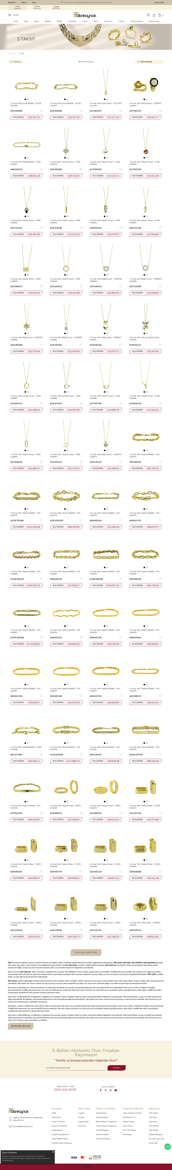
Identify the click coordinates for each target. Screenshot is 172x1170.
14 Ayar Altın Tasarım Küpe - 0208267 (145, 864)
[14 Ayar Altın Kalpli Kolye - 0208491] (106, 319)
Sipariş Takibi (159, 2)
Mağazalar (12, 2)
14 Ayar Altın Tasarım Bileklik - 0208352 (66, 688)
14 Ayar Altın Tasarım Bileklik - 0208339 (145, 747)
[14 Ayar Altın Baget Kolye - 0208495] (145, 260)
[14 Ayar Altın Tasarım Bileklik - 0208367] (145, 494)
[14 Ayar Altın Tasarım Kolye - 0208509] (106, 143)
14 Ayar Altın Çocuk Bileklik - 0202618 (26, 103)
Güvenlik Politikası (103, 1139)
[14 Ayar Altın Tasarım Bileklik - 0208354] (145, 611)
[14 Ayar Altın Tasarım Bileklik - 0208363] (66, 553)
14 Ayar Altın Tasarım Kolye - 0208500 (26, 279)
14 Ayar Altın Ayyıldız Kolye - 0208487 (26, 396)
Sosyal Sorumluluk (59, 1126)
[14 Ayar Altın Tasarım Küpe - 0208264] (106, 904)
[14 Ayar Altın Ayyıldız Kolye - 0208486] (66, 377)
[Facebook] (101, 1090)
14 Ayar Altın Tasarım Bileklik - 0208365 (26, 571)
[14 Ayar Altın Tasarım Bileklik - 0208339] (145, 728)
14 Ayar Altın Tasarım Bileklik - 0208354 (145, 630)
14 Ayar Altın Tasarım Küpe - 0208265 (66, 922)
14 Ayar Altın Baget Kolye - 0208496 (106, 279)
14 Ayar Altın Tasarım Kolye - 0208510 (66, 162)
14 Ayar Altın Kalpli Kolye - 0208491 (105, 337)
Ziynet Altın (153, 1143)
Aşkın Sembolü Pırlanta (132, 1113)
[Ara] (10, 15)
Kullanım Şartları (102, 1134)
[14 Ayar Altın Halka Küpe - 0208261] (145, 904)
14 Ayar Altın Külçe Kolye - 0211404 (105, 103)
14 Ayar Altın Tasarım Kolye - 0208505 (26, 220)
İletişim (24, 2)
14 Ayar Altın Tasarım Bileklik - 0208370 (106, 513)
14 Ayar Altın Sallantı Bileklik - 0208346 (26, 747)
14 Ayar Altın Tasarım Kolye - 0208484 (145, 396)
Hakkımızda (56, 1117)
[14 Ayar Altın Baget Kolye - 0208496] (106, 260)
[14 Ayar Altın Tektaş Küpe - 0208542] (145, 85)
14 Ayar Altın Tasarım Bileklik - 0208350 (145, 688)
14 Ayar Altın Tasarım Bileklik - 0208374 (66, 513)
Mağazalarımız (57, 1130)
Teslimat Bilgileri (102, 1130)
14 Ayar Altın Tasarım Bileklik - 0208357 (26, 630)
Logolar (81, 1113)
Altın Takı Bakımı (129, 1130)
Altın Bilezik (153, 1130)
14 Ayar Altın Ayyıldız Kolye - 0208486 (66, 396)
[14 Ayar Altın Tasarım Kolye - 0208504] (66, 202)
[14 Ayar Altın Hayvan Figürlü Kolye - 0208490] (145, 319)
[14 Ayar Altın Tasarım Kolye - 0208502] (145, 202)
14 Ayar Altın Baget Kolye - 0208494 (26, 337)
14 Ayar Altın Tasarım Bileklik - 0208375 (26, 513)
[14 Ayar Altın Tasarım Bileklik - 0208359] (145, 553)
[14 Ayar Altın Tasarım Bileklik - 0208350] (145, 670)
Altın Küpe (153, 1117)
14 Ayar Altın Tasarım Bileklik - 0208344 (66, 747)
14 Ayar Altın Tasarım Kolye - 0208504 (66, 220)
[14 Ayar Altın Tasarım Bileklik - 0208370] (106, 494)
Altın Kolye (153, 1121)
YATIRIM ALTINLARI (37, 7)
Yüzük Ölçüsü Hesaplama (106, 1126)
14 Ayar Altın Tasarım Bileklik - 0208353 (26, 688)
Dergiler (81, 1117)
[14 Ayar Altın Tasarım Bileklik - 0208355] (106, 611)
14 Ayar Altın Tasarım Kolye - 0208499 (66, 279)
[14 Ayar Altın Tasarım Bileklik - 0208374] (66, 494)
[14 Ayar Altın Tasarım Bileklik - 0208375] (26, 494)
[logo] (19, 1110)
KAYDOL (116, 1068)
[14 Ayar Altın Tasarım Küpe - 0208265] (66, 904)
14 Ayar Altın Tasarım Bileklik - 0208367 (145, 513)
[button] (25, 99)
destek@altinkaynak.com (23, 1126)
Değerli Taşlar (128, 1121)
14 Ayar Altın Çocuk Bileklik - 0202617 (66, 103)
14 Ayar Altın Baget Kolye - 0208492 (66, 337)
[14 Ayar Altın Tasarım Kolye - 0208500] (26, 260)
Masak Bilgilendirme (60, 1139)
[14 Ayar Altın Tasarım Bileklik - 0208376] (145, 436)
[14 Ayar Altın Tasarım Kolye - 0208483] (26, 436)
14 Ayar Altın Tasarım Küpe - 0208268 (106, 864)
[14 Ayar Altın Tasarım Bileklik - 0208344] (66, 728)
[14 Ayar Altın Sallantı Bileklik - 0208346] (26, 728)
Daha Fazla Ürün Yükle (86, 952)
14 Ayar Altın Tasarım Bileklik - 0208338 (26, 805)
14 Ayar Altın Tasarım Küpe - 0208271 (145, 805)
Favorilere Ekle (41, 110)
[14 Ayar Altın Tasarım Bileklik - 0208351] (106, 670)
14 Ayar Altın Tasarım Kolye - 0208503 (106, 220)
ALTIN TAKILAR (17, 7)
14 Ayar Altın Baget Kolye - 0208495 (145, 279)
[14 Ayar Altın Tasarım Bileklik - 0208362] (106, 553)
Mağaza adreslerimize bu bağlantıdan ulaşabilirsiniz (28, 1118)
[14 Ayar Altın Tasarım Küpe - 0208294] (106, 787)
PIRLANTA (56, 8)
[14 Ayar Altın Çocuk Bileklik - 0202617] (66, 85)
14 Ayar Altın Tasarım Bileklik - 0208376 (145, 454)
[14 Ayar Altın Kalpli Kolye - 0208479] (106, 436)
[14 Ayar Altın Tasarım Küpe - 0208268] (106, 846)
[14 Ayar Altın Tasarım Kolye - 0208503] (106, 202)
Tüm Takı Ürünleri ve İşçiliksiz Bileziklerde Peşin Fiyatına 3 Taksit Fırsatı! (86, 2)
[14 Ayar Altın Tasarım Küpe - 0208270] (26, 846)
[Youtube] (116, 1090)
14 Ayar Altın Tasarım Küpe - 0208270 (26, 864)
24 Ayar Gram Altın (156, 1139)
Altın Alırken (128, 1126)
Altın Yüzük (153, 1113)
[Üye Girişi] (154, 15)
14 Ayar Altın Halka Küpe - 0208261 (145, 922)
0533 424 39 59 (65, 1090)
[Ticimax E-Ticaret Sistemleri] (86, 1167)
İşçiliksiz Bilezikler (156, 1134)
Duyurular (82, 1126)
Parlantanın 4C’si (129, 1117)
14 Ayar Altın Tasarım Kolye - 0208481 (66, 454)
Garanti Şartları (102, 1117)
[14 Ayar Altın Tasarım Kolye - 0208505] (26, 202)
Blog (34, 2)
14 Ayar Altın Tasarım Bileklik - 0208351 (106, 688)
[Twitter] (106, 1090)
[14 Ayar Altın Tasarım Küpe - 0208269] (66, 846)
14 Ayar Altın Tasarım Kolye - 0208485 (106, 396)
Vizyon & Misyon (58, 1121)
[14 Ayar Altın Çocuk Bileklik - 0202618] (26, 85)
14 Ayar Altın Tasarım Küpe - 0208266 (26, 922)
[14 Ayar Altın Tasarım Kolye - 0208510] (66, 143)
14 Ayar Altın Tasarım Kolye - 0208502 (145, 220)
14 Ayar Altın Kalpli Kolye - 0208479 (105, 454)
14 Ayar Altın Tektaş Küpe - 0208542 (145, 103)
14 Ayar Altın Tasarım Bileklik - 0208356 (66, 630)
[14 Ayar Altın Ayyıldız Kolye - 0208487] (26, 377)
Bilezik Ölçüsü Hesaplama (106, 1121)
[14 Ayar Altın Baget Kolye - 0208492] (66, 319)
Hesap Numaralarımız (60, 1134)
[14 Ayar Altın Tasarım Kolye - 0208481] (66, 436)
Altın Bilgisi (127, 1134)
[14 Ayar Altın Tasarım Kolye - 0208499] (66, 260)
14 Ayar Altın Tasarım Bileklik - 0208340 (106, 747)
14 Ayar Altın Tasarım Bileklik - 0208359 (145, 571)
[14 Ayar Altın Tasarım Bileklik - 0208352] (66, 670)
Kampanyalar (83, 1121)
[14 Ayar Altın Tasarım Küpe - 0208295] (66, 787)
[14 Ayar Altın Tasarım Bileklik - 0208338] (26, 787)
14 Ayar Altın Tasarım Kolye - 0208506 (145, 162)
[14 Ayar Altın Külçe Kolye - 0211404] (106, 85)
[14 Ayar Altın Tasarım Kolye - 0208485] (106, 377)
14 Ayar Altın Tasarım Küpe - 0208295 (66, 805)
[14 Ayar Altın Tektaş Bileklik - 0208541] (26, 143)
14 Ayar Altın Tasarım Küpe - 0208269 (66, 864)
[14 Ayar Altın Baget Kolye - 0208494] (26, 319)
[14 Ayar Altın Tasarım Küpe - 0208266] (26, 904)
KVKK (54, 1113)
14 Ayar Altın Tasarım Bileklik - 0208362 (106, 571)
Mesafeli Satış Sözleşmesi (62, 1143)
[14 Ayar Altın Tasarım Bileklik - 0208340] (106, 728)
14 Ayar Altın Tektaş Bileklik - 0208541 (26, 162)
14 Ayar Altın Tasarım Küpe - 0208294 (106, 805)
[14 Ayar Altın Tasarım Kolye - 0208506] (145, 143)
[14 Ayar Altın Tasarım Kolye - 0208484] (145, 377)
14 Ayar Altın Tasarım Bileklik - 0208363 (66, 571)
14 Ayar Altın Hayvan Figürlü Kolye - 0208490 (145, 337)
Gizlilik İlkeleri (101, 1113)
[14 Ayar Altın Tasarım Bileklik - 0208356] (66, 611)
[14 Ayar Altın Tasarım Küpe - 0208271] (145, 787)
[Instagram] (111, 1090)
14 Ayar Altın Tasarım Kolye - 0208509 (106, 162)
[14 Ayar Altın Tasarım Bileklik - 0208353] (26, 670)
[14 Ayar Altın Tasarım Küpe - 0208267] (145, 846)
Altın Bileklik (154, 1126)
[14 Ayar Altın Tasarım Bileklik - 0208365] (26, 553)
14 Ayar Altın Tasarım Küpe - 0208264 (106, 922)
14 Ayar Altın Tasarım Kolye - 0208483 (26, 454)
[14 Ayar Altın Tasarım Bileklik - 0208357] (26, 611)
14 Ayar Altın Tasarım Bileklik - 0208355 (106, 630)
